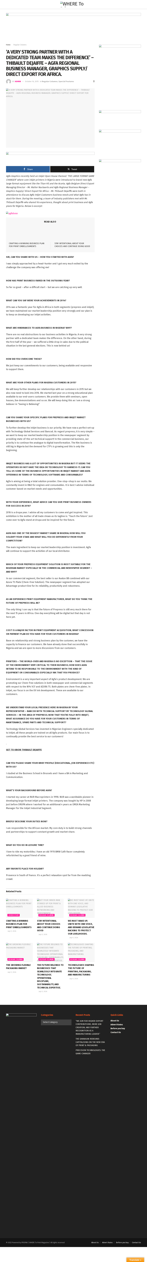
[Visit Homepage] (73, 4)
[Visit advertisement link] (73, 29)
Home (8, 45)
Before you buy (118, 1028)
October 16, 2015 (32, 81)
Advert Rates (117, 1024)
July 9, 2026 (11, 931)
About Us (115, 1021)
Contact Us (116, 1032)
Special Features (66, 81)
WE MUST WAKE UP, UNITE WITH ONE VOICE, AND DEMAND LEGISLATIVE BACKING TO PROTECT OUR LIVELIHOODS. (81, 927)
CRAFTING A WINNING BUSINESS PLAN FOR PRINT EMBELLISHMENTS (19, 924)
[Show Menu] (7, 4)
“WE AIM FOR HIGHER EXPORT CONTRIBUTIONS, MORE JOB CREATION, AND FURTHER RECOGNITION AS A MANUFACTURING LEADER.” (89, 1027)
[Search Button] (140, 4)
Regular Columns (20, 45)
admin (18, 81)
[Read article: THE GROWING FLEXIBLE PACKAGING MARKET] (19, 952)
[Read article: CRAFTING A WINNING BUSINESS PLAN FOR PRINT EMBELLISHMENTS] (19, 908)
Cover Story (13, 915)
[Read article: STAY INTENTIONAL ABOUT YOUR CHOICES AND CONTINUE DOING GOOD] (50, 908)
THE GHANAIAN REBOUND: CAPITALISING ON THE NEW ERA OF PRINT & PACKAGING (90, 1042)
